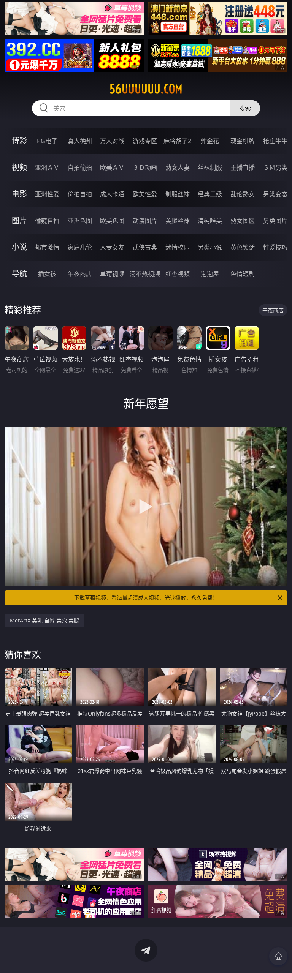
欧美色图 (112, 220)
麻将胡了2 (177, 141)
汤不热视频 (145, 274)
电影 (19, 194)
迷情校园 (177, 247)
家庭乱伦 (80, 247)
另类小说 (210, 247)
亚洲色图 (80, 220)
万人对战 (112, 141)
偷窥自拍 (47, 220)
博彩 (19, 141)
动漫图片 (145, 220)
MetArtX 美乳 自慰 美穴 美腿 (44, 620)
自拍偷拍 (80, 167)
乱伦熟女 (242, 194)
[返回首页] (278, 956)
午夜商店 (80, 274)
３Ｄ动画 (145, 167)
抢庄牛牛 (275, 141)
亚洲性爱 (47, 194)
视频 (19, 167)
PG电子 (47, 141)
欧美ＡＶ (112, 167)
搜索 (245, 108)
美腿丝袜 (177, 220)
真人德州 (80, 141)
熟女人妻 (177, 167)
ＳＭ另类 (275, 167)
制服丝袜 (177, 194)
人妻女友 (112, 247)
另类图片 (275, 220)
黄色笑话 (242, 247)
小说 (19, 247)
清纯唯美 (210, 220)
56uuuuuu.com (146, 88)
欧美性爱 (145, 194)
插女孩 (47, 274)
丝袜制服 (210, 167)
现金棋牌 (242, 141)
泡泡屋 (210, 274)
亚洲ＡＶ (47, 167)
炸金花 (210, 141)
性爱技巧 (275, 247)
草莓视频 (112, 274)
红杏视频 (177, 274)
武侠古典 (145, 247)
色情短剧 (242, 274)
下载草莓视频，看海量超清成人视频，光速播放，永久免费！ (146, 597)
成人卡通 (112, 194)
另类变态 (275, 194)
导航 (19, 274)
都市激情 (47, 247)
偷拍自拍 (80, 194)
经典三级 (210, 194)
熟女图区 (242, 220)
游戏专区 (145, 141)
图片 (19, 220)
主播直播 (242, 167)
